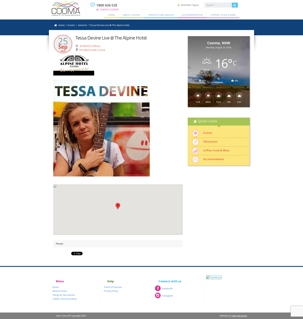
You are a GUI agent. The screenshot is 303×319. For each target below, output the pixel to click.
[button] (118, 206)
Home (111, 15)
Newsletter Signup (190, 5)
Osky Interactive (239, 315)
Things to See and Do (161, 15)
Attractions (210, 141)
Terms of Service (113, 287)
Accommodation (192, 15)
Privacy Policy (111, 290)
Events (207, 132)
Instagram (164, 297)
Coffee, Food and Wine (64, 298)
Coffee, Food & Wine (223, 15)
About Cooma (131, 15)
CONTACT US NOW (109, 9)
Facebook (164, 289)
